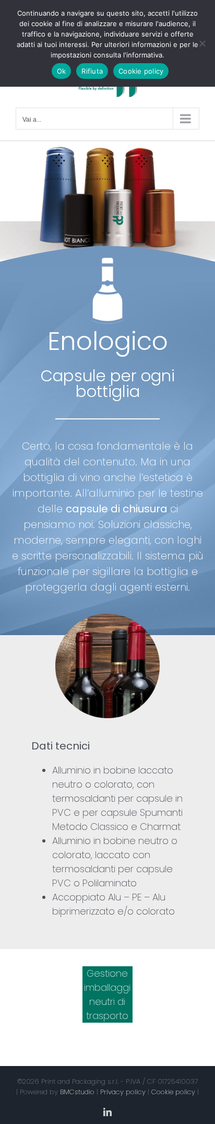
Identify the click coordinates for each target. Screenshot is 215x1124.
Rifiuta (92, 71)
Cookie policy (173, 1092)
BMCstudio (77, 1092)
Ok (61, 71)
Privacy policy (123, 1092)
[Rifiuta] (202, 43)
